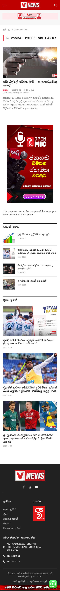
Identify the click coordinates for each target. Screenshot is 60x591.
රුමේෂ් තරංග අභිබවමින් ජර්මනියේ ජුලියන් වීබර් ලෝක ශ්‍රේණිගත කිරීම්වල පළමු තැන (30, 389)
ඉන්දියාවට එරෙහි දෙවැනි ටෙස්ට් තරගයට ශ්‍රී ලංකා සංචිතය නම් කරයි (28, 342)
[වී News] (30, 5)
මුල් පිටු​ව (7, 29)
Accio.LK (37, 576)
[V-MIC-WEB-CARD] (30, 164)
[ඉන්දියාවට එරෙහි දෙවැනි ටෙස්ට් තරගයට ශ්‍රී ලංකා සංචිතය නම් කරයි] (9, 253)
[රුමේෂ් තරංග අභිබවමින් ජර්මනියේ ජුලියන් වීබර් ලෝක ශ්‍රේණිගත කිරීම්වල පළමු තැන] (30, 368)
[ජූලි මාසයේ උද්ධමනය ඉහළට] (9, 237)
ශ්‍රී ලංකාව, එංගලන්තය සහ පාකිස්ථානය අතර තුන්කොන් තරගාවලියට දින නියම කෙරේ (28, 439)
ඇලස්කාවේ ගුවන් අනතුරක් (32, 280)
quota (30, 214)
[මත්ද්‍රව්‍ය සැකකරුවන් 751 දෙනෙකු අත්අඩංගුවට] (9, 269)
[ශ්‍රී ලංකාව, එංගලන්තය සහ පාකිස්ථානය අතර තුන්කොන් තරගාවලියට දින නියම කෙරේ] (30, 416)
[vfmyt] (30, 16)
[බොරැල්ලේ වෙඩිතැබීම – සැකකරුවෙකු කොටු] (30, 62)
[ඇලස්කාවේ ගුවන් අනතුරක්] (9, 284)
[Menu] (5, 5)
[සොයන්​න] (55, 5)
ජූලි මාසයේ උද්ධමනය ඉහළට (33, 234)
